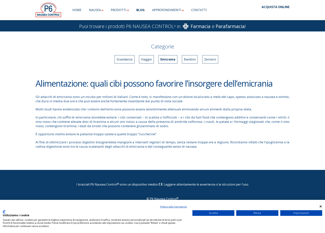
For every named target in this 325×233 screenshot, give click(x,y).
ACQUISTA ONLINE (275, 7)
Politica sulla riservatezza (173, 206)
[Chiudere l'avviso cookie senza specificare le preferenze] (320, 206)
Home (76, 10)
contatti (199, 10)
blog (140, 10)
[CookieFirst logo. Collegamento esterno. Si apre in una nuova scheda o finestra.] (4, 212)
